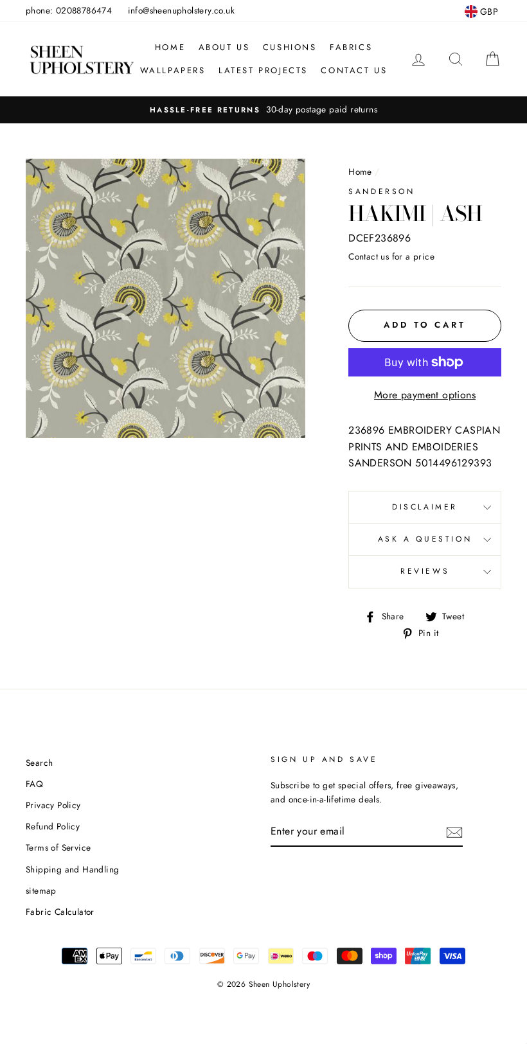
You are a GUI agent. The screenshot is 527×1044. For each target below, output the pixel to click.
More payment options (425, 394)
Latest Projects (263, 70)
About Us (224, 47)
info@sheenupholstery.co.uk (181, 10)
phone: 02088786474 (69, 10)
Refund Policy (53, 826)
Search (39, 762)
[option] (263, 110)
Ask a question (425, 539)
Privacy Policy (53, 805)
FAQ (34, 783)
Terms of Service (58, 847)
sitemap (41, 890)
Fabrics (351, 47)
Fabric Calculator (60, 911)
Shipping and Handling (72, 869)
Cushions (290, 47)
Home (170, 47)
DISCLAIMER (425, 507)
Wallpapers (173, 70)
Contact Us (354, 70)
